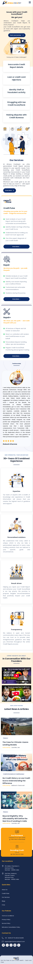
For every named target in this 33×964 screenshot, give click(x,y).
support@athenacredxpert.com (15, 941)
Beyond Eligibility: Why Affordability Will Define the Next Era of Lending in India (15, 818)
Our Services (6, 897)
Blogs (3, 901)
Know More (8, 190)
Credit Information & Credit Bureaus (13, 774)
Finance (5, 738)
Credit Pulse (5, 893)
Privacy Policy (6, 919)
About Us (4, 890)
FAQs (3, 905)
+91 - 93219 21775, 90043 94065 (14, 938)
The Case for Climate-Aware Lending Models (15, 743)
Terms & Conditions (8, 916)
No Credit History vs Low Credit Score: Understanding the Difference (16, 780)
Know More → (16, 246)
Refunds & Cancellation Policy (11, 927)
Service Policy (6, 923)
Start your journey (15, 35)
